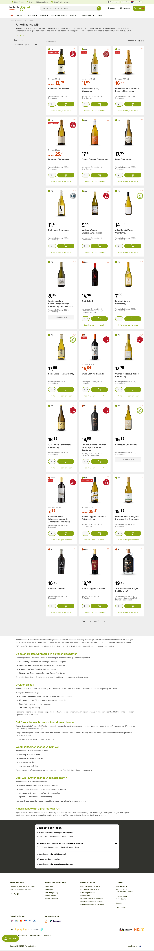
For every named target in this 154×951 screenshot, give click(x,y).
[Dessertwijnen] (94, 15)
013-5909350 (122, 896)
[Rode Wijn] (24, 15)
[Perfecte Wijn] (19, 8)
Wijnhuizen (49, 887)
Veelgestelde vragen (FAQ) (90, 887)
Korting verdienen (51, 899)
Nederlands (113, 2)
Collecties (20, 20)
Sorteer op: (18, 40)
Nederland (131, 2)
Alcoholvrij (73, 15)
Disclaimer (47, 936)
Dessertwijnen (87, 15)
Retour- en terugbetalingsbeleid (91, 901)
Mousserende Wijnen (58, 15)
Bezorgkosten (85, 896)
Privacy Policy (35, 936)
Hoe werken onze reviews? (90, 890)
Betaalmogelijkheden (87, 893)
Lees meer (20, 36)
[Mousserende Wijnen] (67, 15)
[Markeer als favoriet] (74, 49)
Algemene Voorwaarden (18, 936)
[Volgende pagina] (104, 621)
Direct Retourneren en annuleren (92, 905)
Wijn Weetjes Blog (51, 893)
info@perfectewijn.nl (125, 899)
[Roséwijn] (47, 15)
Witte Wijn (31, 15)
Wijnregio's (49, 890)
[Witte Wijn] (36, 15)
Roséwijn (43, 15)
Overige (99, 15)
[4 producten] (142, 41)
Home (12, 20)
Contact (119, 903)
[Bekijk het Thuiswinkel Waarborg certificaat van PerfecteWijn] (126, 929)
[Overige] (104, 15)
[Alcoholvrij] (79, 15)
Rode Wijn (19, 15)
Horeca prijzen (50, 896)
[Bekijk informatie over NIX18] (139, 929)
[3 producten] (138, 41)
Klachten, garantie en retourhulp (91, 899)
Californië (43, 726)
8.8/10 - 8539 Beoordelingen (38, 2)
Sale (11, 15)
